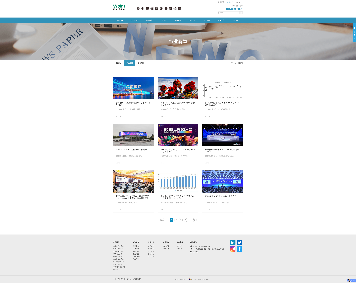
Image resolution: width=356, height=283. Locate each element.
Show (354, 34)
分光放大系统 (117, 256)
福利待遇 (166, 246)
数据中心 (136, 246)
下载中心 (180, 249)
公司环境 (151, 254)
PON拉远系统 (117, 254)
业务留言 (236, 20)
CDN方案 (136, 249)
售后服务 (180, 246)
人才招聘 (207, 20)
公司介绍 (151, 246)
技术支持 (192, 20)
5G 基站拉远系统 (118, 262)
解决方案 (178, 20)
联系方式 (221, 20)
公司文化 (151, 249)
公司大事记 (151, 256)
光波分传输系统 (118, 246)
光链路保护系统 (118, 251)
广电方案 (136, 259)
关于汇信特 (134, 20)
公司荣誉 (151, 251)
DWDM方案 (137, 256)
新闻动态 (149, 20)
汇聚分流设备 (117, 264)
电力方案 (136, 254)
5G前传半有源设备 (119, 267)
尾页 (194, 220)
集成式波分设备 (118, 249)
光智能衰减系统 (118, 259)
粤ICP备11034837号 (181, 279)
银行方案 (136, 251)
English (237, 2)
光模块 (115, 269)
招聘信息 (166, 249)
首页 (162, 220)
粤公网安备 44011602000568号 (200, 279)
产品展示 (164, 20)
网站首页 (120, 20)
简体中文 (230, 2)
